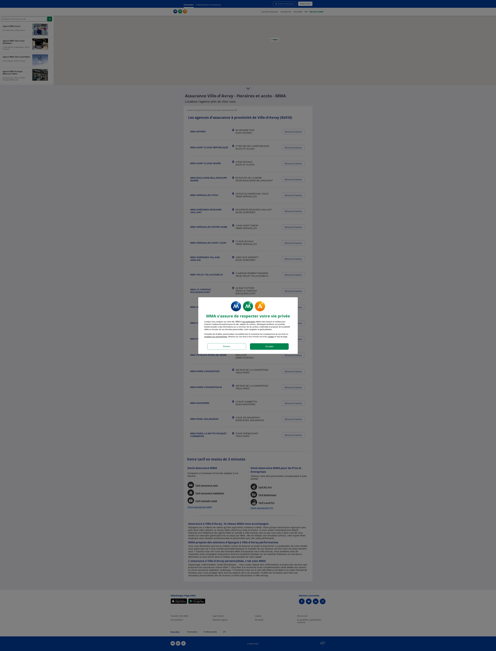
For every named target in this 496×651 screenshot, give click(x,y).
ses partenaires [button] (248, 321)
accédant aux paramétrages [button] (215, 336)
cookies (271, 336)
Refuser (226, 346)
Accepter (269, 346)
